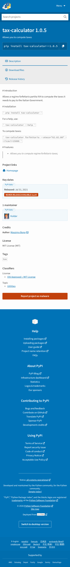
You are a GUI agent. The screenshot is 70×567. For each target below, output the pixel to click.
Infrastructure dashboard (33, 378)
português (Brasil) (56, 541)
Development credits (33, 425)
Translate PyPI (33, 416)
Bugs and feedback (35, 408)
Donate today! (35, 491)
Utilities (11, 286)
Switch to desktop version (35, 524)
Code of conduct (33, 451)
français (34, 541)
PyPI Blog (34, 373)
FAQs (35, 355)
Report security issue (35, 447)
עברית (32, 547)
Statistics (35, 382)
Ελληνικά (26, 544)
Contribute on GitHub (34, 412)
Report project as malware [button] (35, 296)
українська (15, 544)
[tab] (35, 61)
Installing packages (34, 338)
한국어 (52, 547)
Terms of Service (33, 443)
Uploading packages (33, 343)
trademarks (17, 500)
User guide (33, 347)
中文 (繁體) (59, 544)
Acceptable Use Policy (33, 459)
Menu (59, 5)
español (24, 541)
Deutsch (36, 544)
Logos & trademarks (35, 386)
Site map (35, 509)
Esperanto (42, 547)
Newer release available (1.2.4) (21, 194)
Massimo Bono (18, 232)
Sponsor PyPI (35, 420)
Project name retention (34, 351)
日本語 (43, 541)
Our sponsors (35, 390)
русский (23, 547)
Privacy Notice (33, 455)
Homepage (12, 170)
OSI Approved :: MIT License (21, 277)
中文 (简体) (47, 544)
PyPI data (9, 184)
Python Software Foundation (42, 500)
